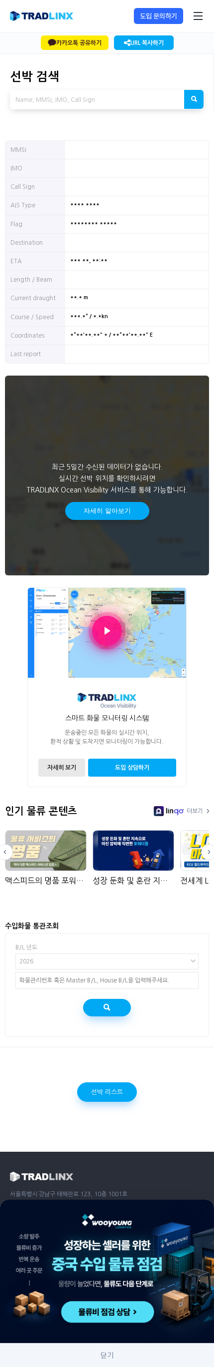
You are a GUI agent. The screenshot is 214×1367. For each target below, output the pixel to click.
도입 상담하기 (132, 768)
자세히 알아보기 (107, 510)
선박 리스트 (107, 1092)
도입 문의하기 (158, 16)
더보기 (195, 811)
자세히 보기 (61, 768)
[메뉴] (198, 16)
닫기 (107, 1355)
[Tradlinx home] (41, 16)
